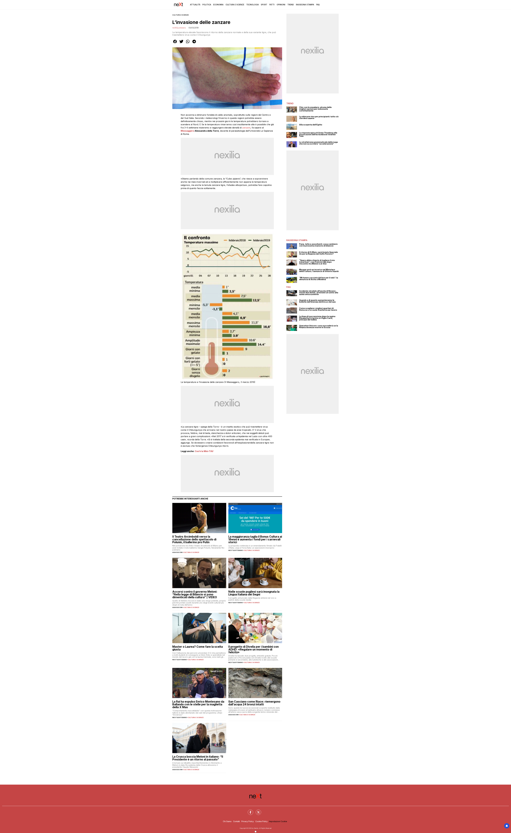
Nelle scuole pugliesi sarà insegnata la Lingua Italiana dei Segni (253, 593)
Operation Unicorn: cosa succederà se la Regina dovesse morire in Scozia (318, 326)
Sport (264, 4)
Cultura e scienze (180, 15)
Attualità (195, 4)
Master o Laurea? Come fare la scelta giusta (197, 648)
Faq (318, 4)
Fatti (272, 4)
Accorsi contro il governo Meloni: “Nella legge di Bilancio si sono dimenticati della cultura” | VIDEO (194, 594)
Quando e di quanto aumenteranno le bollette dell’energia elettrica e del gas (317, 301)
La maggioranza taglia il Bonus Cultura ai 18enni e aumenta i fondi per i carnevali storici (255, 539)
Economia (218, 4)
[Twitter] (257, 811)
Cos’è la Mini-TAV (204, 451)
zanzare (246, 127)
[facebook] (175, 43)
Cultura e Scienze (235, 4)
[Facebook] (249, 811)
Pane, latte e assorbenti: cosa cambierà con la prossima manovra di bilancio (318, 245)
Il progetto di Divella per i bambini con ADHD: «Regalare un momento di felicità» (253, 649)
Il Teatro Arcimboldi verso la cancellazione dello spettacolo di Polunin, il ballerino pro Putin (194, 539)
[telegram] (194, 43)
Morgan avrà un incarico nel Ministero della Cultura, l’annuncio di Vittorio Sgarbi (319, 270)
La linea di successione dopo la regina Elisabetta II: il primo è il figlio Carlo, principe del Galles (317, 318)
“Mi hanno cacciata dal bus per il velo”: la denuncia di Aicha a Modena (318, 278)
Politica (206, 4)
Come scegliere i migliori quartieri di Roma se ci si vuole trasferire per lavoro (318, 309)
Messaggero (187, 130)
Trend (290, 4)
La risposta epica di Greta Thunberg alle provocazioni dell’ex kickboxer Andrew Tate (318, 134)
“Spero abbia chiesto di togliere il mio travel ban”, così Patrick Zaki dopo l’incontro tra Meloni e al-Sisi (317, 262)
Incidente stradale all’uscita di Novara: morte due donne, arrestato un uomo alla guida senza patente (318, 292)
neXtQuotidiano (179, 28)
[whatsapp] (187, 43)
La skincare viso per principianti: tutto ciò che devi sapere (319, 117)
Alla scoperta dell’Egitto (310, 125)
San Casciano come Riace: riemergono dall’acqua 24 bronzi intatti (254, 703)
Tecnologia (252, 4)
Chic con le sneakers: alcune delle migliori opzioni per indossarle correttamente (315, 109)
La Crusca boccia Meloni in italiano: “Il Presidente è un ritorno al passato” (197, 758)
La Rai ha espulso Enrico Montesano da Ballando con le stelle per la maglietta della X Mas (198, 704)
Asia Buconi (177, 552)
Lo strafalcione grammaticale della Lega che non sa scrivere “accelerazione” (318, 143)
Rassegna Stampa (305, 4)
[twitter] (181, 43)
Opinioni (281, 4)
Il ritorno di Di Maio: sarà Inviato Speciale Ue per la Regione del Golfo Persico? (318, 253)
